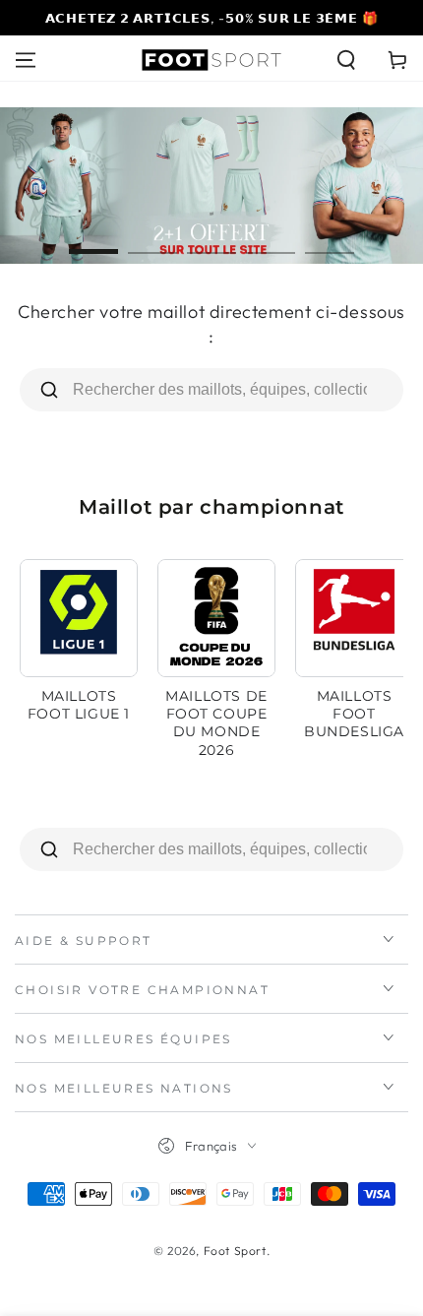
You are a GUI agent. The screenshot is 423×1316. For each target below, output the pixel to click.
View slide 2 (152, 241)
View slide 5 (329, 241)
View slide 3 (211, 241)
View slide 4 (270, 241)
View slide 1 (93, 241)
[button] (346, 60)
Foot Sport (235, 1250)
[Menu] (25, 60)
